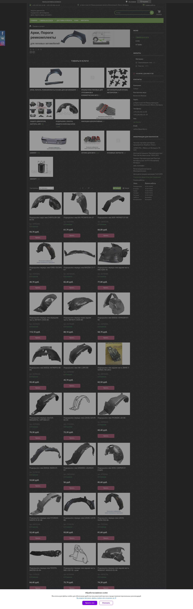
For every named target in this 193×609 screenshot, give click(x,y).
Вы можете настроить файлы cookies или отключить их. (96, 598)
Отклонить (106, 603)
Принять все (89, 603)
